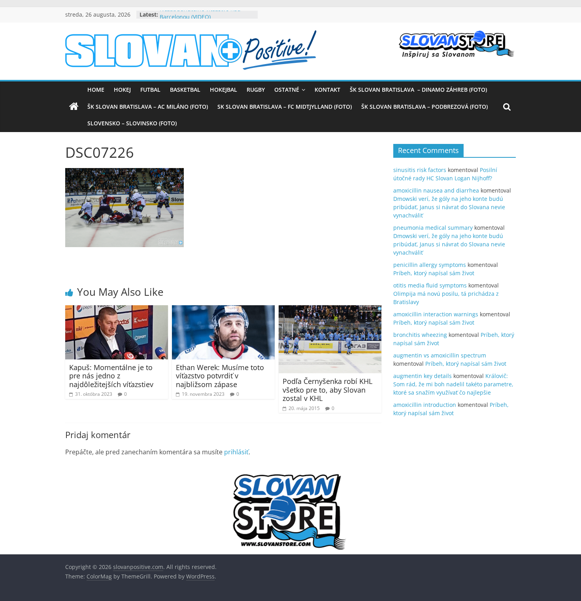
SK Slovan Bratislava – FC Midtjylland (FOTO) (284, 106)
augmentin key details (422, 376)
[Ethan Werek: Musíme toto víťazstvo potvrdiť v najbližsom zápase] (223, 310)
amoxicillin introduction (424, 404)
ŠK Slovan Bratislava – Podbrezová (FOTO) (424, 106)
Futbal (150, 89)
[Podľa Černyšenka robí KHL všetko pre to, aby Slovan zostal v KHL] (330, 310)
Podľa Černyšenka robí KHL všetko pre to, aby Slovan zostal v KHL (327, 389)
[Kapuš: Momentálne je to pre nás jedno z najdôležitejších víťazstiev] (116, 310)
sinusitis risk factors (419, 170)
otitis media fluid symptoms (430, 285)
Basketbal (185, 89)
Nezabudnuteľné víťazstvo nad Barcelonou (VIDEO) (200, 18)
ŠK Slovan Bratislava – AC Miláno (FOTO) (147, 106)
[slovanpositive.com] (74, 106)
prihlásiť (236, 452)
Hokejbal (223, 89)
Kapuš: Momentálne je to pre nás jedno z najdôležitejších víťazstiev (111, 376)
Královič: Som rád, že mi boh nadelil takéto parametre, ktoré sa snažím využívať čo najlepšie (453, 384)
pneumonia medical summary (433, 227)
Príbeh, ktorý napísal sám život (433, 273)
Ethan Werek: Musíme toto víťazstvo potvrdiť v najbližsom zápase (220, 376)
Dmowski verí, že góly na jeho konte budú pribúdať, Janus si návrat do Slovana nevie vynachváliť (449, 207)
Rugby (256, 89)
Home (95, 89)
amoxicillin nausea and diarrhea (436, 190)
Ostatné (286, 89)
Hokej (122, 89)
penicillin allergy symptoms (429, 264)
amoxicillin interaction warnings (435, 314)
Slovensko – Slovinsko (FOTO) (132, 123)
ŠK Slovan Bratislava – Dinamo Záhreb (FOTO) (418, 89)
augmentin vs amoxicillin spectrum (439, 355)
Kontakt (327, 89)
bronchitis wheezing (420, 334)
